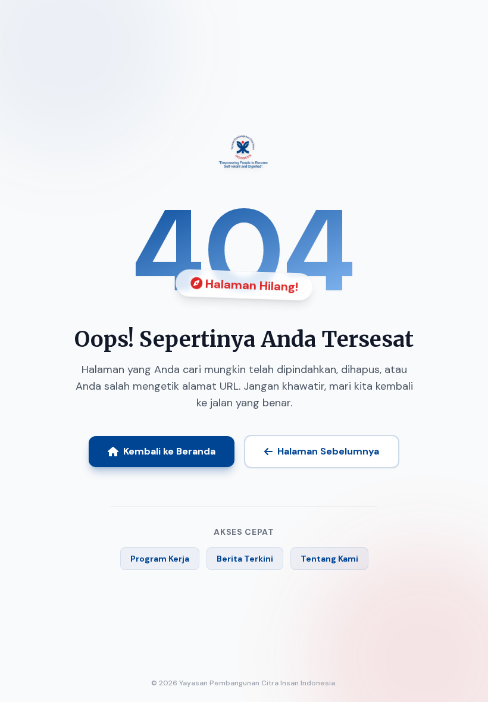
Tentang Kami (329, 558)
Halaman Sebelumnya (328, 451)
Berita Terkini (245, 558)
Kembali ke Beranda (169, 451)
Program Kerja (159, 558)
